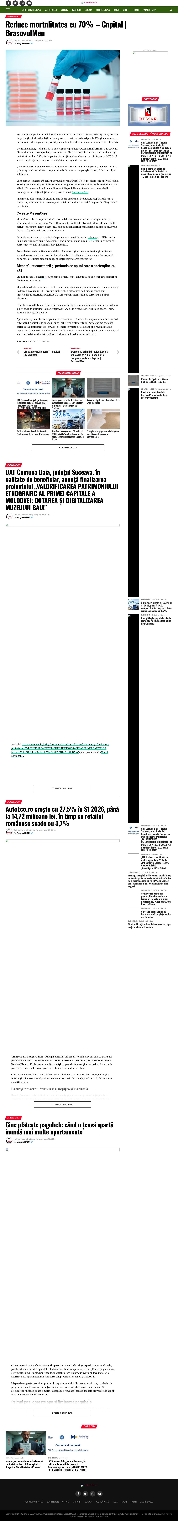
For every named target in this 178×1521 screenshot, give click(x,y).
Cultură (64, 9)
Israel (43, 276)
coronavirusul (70, 180)
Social (116, 9)
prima (46, 342)
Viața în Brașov (149, 9)
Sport (125, 9)
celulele (92, 237)
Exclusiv (88, 9)
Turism (135, 9)
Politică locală (103, 9)
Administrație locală (31, 9)
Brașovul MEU (23, 43)
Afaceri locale (51, 9)
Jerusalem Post (80, 192)
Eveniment (76, 9)
